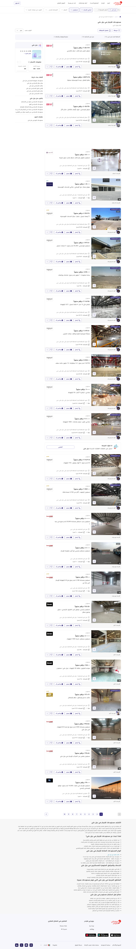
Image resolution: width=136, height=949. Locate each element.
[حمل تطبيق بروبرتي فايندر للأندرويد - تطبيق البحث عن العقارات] (103, 935)
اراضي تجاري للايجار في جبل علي (34, 88)
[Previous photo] (93, 53)
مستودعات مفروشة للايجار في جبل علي (33, 80)
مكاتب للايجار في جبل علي (36, 86)
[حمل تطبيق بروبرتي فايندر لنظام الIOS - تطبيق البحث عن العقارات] (115, 935)
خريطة (116, 30)
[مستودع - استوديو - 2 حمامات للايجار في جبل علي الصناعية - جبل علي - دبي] (83, 526)
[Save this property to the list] (51, 66)
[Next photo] (119, 53)
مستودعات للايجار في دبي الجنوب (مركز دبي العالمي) (29, 112)
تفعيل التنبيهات (103, 30)
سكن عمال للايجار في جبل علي (35, 83)
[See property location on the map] (94, 61)
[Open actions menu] (47, 66)
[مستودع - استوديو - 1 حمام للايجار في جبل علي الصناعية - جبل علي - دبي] (83, 555)
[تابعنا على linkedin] (16, 945)
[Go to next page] (46, 814)
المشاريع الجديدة (94, 3)
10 (64, 814)
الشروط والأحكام (116, 945)
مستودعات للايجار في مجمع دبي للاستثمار (32, 102)
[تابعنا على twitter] (21, 945)
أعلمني (60, 447)
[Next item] (18, 62)
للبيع (109, 3)
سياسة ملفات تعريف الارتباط (91, 945)
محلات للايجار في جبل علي (36, 93)
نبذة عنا (91, 926)
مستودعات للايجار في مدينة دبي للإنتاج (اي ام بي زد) (29, 109)
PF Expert (64, 929)
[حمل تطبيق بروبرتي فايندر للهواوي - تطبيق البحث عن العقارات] (90, 935)
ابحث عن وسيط (72, 3)
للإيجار (103, 3)
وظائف (92, 929)
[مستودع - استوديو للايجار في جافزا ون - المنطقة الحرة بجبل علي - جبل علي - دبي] (83, 790)
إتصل (76, 67)
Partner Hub (63, 926)
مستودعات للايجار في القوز (36, 104)
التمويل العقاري (61, 3)
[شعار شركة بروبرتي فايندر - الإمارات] (118, 3)
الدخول (17, 3)
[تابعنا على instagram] (31, 945)
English (55, 945)
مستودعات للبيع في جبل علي (35, 120)
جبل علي (114, 10)
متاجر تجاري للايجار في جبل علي (35, 91)
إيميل (68, 67)
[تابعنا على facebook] (26, 945)
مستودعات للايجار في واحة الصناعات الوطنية (31, 107)
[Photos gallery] (106, 53)
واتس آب (58, 67)
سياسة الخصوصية (105, 945)
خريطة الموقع (78, 945)
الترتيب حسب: (27, 30)
